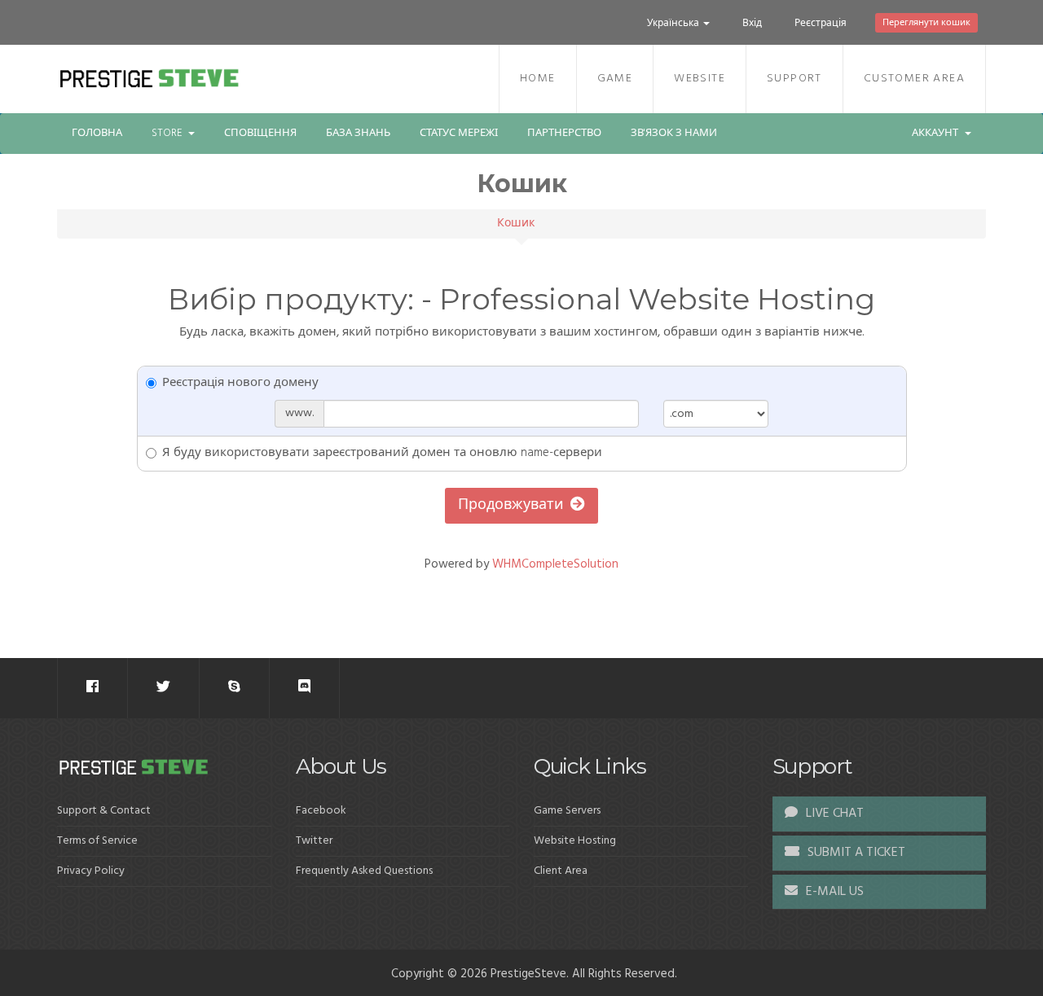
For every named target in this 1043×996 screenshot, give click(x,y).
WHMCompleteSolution (555, 564)
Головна (97, 133)
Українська (674, 23)
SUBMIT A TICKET (854, 852)
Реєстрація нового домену (240, 383)
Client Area (561, 871)
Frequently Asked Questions (364, 871)
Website (699, 78)
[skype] (234, 688)
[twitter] (163, 688)
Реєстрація (820, 23)
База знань (358, 133)
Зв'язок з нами (674, 133)
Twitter (314, 840)
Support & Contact (104, 810)
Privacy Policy (91, 871)
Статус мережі (459, 133)
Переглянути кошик (926, 22)
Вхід (752, 23)
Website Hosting (575, 840)
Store (169, 133)
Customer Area (914, 78)
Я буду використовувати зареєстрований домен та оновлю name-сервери (382, 453)
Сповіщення (260, 133)
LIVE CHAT (833, 813)
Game (615, 78)
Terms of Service (97, 840)
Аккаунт (937, 133)
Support (794, 78)
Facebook (321, 810)
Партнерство (564, 133)
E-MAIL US (833, 891)
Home (538, 78)
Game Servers (567, 810)
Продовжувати (514, 505)
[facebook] (92, 688)
